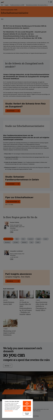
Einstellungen (27, 414)
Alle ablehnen (27, 408)
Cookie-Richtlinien (9, 410)
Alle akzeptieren (27, 403)
